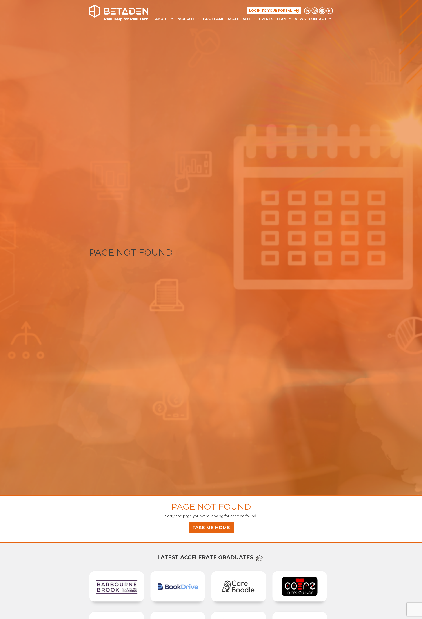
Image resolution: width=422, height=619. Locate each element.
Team (281, 19)
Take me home (211, 527)
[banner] (118, 13)
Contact (318, 19)
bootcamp (213, 19)
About (162, 19)
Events (266, 19)
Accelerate (239, 19)
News (300, 19)
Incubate (186, 19)
